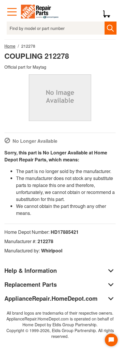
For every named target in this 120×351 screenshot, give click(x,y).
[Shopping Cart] (109, 12)
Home (9, 46)
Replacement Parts (30, 284)
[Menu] (12, 11)
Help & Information (30, 270)
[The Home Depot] (40, 12)
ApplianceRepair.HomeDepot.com (51, 298)
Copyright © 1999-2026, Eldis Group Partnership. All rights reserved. (60, 333)
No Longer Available (35, 141)
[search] (111, 28)
